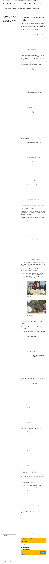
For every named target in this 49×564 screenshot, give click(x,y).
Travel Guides (32, 511)
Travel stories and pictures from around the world (28, 8)
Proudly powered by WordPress (9, 561)
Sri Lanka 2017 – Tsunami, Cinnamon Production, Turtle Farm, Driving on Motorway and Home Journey (23, 4)
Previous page (24, 511)
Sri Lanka (28, 23)
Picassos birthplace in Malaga (9, 8)
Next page (29, 512)
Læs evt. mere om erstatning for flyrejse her (30, 533)
